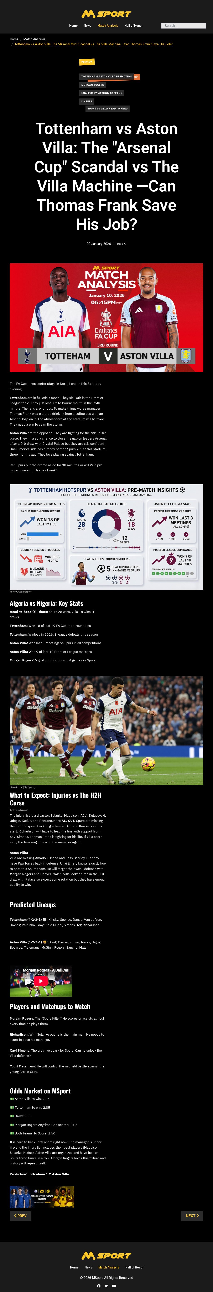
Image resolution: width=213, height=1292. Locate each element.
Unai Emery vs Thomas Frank (101, 93)
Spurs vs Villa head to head (108, 108)
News (87, 25)
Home (73, 25)
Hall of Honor (134, 25)
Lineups (86, 101)
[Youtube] (114, 1286)
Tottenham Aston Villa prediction (106, 76)
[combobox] (183, 26)
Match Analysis (108, 25)
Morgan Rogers (92, 84)
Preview (87, 62)
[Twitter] (106, 1286)
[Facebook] (98, 1286)
